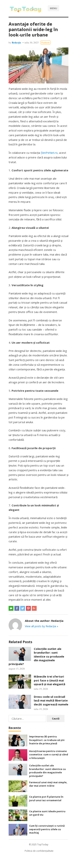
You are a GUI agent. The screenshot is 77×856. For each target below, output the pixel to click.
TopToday (42, 844)
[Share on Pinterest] (28, 608)
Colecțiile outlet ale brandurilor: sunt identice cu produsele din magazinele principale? (36, 656)
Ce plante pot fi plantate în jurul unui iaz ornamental (46, 798)
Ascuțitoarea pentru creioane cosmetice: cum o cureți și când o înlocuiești (48, 754)
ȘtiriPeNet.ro (49, 153)
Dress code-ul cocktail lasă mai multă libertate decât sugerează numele (51, 700)
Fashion (45, 42)
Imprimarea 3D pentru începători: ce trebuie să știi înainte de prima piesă (46, 740)
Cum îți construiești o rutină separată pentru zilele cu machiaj (47, 829)
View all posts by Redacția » (41, 626)
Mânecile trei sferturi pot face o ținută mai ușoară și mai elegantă (49, 680)
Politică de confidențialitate (39, 850)
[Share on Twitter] (22, 608)
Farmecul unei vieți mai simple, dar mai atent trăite (48, 784)
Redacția (16, 42)
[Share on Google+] (34, 608)
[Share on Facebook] (16, 608)
